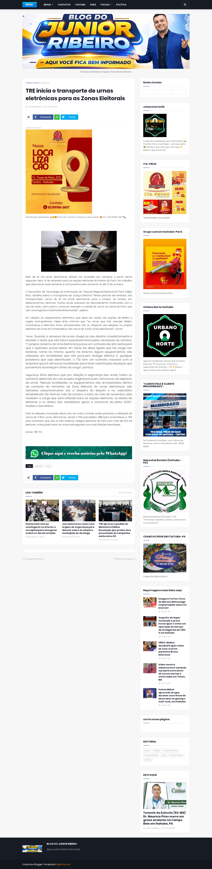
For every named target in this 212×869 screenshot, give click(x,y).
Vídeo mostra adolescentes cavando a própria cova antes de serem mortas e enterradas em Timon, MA (172, 672)
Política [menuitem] (121, 4)
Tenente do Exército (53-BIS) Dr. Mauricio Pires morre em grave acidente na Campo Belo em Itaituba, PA (164, 818)
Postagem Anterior (34, 558)
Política (148, 760)
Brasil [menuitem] (47, 4)
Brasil (147, 750)
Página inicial (32, 82)
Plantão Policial (176, 755)
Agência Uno (63, 864)
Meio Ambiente (151, 755)
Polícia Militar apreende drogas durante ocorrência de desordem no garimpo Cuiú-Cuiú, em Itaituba (172, 695)
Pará (48, 466)
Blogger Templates (44, 864)
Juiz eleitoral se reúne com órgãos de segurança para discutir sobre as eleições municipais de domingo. (78, 529)
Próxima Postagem (124, 558)
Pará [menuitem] (93, 4)
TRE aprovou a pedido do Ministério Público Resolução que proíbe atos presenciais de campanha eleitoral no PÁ (115, 530)
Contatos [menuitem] (64, 4)
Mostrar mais (125, 492)
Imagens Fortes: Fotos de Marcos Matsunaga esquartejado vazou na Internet (172, 603)
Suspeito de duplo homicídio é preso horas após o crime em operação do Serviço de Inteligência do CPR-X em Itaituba (172, 625)
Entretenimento (171, 750)
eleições (45, 82)
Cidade (156, 750)
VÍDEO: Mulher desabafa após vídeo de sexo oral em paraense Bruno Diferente (171, 648)
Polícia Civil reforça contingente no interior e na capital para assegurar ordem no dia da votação (41, 529)
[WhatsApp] (57, 117)
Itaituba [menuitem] (80, 4)
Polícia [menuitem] (105, 4)
